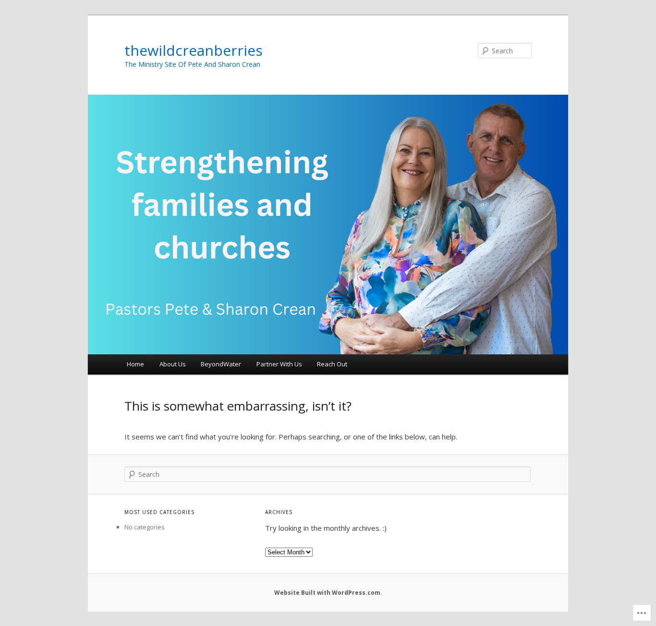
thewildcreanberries (193, 50)
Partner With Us (279, 364)
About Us (172, 364)
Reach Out (332, 364)
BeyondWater (221, 364)
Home (135, 364)
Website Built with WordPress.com (327, 592)
